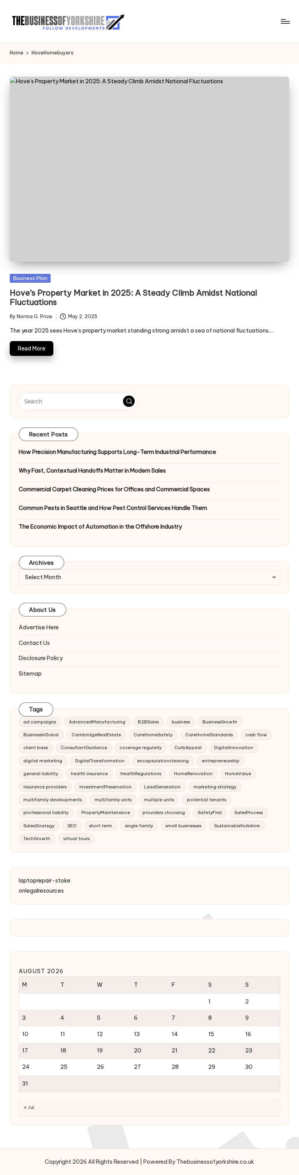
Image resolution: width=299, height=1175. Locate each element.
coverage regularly (141, 747)
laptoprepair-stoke (44, 880)
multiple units (159, 799)
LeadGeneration (162, 787)
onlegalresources (41, 890)
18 (63, 1050)
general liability (40, 773)
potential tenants (206, 799)
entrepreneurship (220, 760)
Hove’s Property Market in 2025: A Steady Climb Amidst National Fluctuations (133, 297)
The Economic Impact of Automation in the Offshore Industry (100, 526)
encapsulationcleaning (163, 760)
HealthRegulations (140, 773)
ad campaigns (39, 722)
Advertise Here (39, 627)
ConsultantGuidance (84, 747)
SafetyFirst (210, 812)
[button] (129, 401)
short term (100, 825)
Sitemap (30, 673)
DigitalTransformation (100, 760)
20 (137, 1050)
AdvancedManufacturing (97, 722)
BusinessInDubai (41, 734)
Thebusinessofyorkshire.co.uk (215, 1161)
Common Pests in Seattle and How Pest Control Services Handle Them (113, 507)
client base (35, 747)
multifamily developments (52, 799)
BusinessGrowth (219, 722)
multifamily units (113, 799)
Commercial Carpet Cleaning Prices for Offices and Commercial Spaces (114, 489)
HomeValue (238, 773)
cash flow (256, 734)
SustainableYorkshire (237, 825)
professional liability (46, 812)
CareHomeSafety (153, 734)
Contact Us (34, 642)
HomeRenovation (193, 773)
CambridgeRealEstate (96, 734)
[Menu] (285, 21)
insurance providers (45, 787)
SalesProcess (248, 812)
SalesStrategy (39, 825)
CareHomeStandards (209, 734)
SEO (72, 825)
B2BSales (148, 722)
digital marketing (42, 760)
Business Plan (30, 278)
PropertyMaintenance (105, 812)
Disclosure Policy (41, 658)
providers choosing (163, 812)
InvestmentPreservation (105, 787)
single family (139, 825)
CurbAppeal (188, 747)
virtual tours (76, 838)
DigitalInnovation (233, 747)
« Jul (29, 1107)
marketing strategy (214, 787)
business (181, 722)
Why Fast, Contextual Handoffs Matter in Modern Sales (92, 470)
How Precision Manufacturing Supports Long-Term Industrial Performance (117, 451)
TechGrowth (36, 838)
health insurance (89, 773)
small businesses (183, 825)
